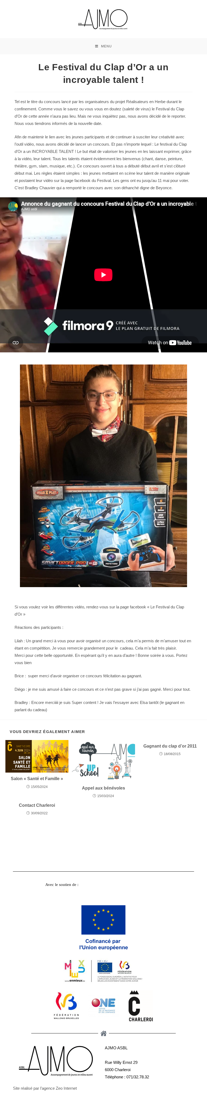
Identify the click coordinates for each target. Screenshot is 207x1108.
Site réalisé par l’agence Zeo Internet (45, 1088)
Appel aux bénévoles (103, 788)
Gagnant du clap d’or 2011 (170, 746)
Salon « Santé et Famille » (37, 778)
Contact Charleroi (37, 805)
